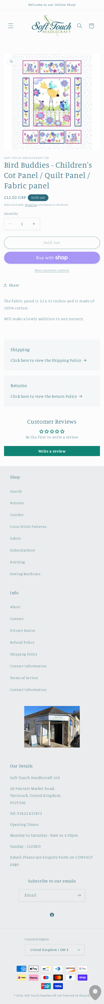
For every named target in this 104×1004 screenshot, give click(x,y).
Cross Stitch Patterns (28, 526)
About (15, 607)
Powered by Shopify (76, 995)
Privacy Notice (22, 630)
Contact (16, 618)
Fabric (15, 538)
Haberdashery (22, 550)
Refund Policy (22, 642)
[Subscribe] (79, 895)
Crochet (16, 514)
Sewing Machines (25, 574)
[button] (10, 26)
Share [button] (14, 285)
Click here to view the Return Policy (44, 396)
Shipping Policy (23, 654)
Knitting (17, 562)
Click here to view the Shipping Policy (46, 360)
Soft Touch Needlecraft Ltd (43, 995)
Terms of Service (24, 678)
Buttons (17, 503)
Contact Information (28, 666)
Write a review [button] (52, 451)
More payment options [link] (52, 270)
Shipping (31, 204)
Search (16, 491)
